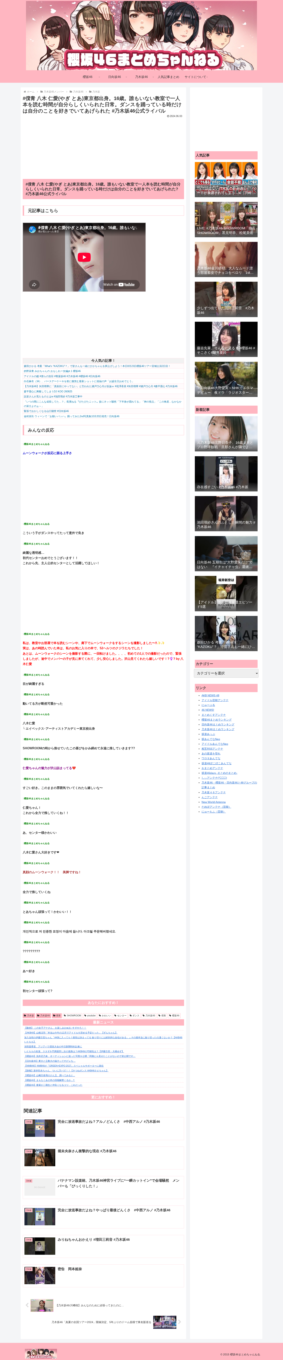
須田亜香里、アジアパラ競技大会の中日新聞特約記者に (53, 1046)
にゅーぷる (208, 705)
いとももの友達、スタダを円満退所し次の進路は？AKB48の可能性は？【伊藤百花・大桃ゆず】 (74, 1051)
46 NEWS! (208, 709)
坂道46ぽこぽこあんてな (217, 763)
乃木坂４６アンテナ (214, 792)
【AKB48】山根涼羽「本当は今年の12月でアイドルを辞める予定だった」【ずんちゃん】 (70, 1032)
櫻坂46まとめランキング (217, 719)
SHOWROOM (74, 1015)
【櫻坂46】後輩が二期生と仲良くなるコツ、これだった (53, 1085)
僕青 (58, 1015)
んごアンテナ (210, 797)
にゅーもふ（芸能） (214, 811)
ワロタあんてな (211, 758)
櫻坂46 (175, 1015)
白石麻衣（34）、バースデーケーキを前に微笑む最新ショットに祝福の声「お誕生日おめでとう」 (79, 381)
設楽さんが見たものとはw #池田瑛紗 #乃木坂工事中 (53, 396)
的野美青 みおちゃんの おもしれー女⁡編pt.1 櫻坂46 (52, 371)
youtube (91, 1015)
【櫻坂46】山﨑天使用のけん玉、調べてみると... (49, 1075)
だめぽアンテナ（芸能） (216, 806)
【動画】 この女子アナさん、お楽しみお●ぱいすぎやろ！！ (55, 1028)
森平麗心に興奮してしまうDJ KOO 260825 (48, 391)
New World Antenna (214, 802)
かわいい (106, 1015)
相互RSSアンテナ (212, 748)
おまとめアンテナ (212, 768)
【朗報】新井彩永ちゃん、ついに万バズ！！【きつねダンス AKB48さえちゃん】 (66, 1070)
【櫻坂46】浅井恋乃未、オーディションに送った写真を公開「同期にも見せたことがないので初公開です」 (80, 1056)
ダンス (135, 1015)
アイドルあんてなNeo (215, 743)
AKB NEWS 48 (210, 695)
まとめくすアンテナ (214, 714)
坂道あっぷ (208, 734)
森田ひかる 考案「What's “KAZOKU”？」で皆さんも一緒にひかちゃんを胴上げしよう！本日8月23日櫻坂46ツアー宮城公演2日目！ (97, 366)
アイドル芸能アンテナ (215, 700)
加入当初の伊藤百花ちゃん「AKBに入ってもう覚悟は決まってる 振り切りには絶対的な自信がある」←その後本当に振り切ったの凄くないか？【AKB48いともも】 (103, 1039)
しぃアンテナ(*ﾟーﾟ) (214, 777)
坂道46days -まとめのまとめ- (219, 772)
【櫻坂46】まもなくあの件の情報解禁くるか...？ (49, 1080)
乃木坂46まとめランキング (218, 729)
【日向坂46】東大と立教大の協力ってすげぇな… (49, 1061)
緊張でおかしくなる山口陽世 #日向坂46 (46, 411)
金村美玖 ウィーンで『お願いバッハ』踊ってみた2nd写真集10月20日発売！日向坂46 (71, 416)
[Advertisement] (103, 146)
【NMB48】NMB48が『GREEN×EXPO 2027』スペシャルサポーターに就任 (64, 1065)
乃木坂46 (45, 1015)
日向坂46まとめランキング (218, 724)
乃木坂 (30, 1015)
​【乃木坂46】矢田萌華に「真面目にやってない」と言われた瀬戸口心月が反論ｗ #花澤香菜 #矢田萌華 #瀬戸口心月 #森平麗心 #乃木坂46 (101, 386)
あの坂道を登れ (211, 753)
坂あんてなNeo (211, 739)
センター (121, 1015)
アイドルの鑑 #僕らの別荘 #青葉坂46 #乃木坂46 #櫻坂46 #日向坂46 (62, 376)
